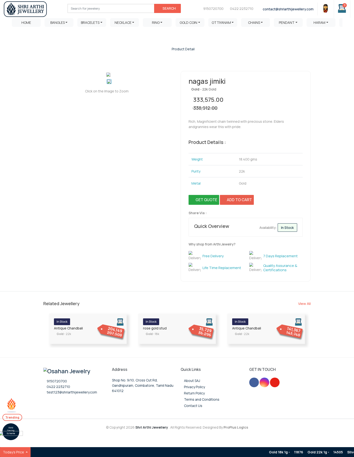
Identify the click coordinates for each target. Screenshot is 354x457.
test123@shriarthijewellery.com (71, 392)
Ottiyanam (221, 22)
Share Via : (198, 213)
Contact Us (192, 405)
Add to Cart (238, 199)
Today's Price (14, 452)
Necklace (123, 22)
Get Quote (205, 199)
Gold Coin (188, 22)
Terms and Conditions (201, 399)
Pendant (287, 22)
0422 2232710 (241, 8)
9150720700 (213, 8)
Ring (156, 22)
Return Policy (194, 393)
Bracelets (90, 22)
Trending (12, 417)
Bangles (57, 22)
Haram (319, 22)
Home (26, 22)
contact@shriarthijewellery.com (288, 9)
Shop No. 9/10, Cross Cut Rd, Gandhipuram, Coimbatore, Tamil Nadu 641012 (142, 385)
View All (304, 303)
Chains (254, 22)
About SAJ (191, 380)
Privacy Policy (194, 387)
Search (169, 8)
